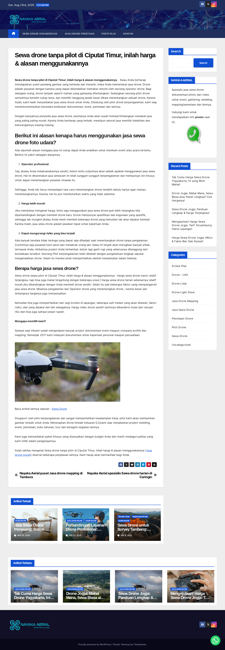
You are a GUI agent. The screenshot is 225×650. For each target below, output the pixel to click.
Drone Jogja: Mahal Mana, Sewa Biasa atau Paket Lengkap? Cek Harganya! (192, 197)
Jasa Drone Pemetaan (79, 33)
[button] (215, 640)
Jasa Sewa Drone (74, 521)
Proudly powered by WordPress (95, 644)
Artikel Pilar (179, 266)
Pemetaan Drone (140, 517)
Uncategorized (181, 344)
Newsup (125, 644)
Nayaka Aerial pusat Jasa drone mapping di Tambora (51, 475)
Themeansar (140, 644)
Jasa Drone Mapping (185, 301)
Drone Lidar (123, 517)
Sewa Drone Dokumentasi (40, 33)
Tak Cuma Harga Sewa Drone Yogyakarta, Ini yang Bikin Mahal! (191, 181)
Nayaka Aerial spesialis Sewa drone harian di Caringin (119, 475)
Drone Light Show (183, 292)
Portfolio (108, 33)
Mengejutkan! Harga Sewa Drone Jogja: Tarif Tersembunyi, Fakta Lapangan (192, 225)
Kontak (128, 33)
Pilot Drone (179, 327)
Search (176, 51)
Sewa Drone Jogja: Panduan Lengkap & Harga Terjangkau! (135, 597)
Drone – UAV (180, 274)
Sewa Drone (59, 408)
